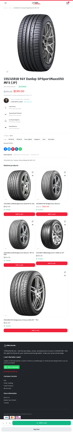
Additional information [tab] (21, 155)
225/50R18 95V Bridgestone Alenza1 (48, 204)
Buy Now (36, 429)
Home (5, 8)
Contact (6, 403)
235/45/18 (11, 139)
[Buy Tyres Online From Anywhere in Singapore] (36, 3)
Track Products (8, 386)
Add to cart (43, 423)
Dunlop (11, 143)
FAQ (5, 380)
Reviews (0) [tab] (35, 155)
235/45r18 (19, 139)
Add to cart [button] (19, 214)
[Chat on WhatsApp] (12, 367)
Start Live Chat (28, 102)
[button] (7, 71)
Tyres (10, 8)
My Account (7, 388)
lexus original (28, 139)
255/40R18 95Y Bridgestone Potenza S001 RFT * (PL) (21, 320)
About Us (7, 397)
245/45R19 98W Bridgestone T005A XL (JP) (50, 253)
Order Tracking (8, 383)
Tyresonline (51, 139)
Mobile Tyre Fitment (10, 400)
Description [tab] (8, 155)
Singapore (37, 139)
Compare (32, 172)
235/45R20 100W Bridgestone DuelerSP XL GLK (19, 204)
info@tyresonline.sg (10, 371)
